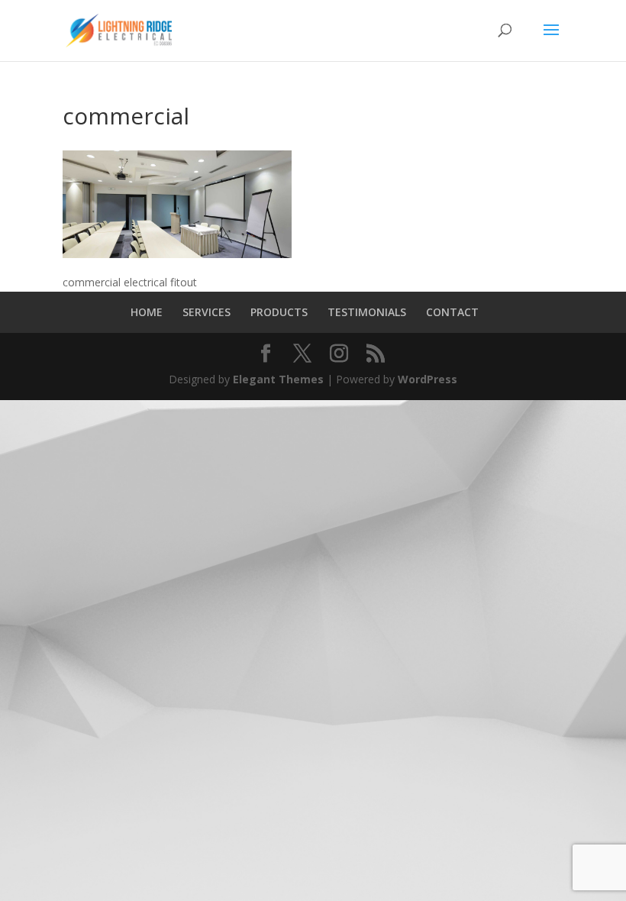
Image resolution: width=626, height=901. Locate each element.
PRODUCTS (279, 312)
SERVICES (206, 312)
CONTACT (452, 312)
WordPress (427, 379)
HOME (147, 312)
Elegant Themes (278, 379)
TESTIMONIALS (367, 312)
